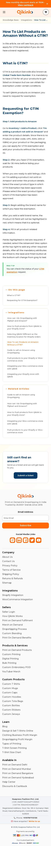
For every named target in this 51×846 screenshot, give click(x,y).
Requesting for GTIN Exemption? (22, 300)
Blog (4, 726)
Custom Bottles (11, 705)
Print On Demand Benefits (16, 637)
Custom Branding (12, 633)
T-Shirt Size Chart (11, 752)
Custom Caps (9, 692)
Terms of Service (11, 570)
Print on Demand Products (17, 650)
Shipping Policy (10, 574)
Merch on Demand (12, 624)
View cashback (25, 5)
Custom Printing (11, 654)
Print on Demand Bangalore (17, 773)
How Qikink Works (12, 616)
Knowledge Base (11, 20)
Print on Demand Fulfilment (17, 620)
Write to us (34, 821)
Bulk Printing (9, 663)
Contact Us (8, 561)
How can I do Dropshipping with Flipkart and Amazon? (22, 319)
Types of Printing (11, 743)
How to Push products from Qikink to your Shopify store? (24, 327)
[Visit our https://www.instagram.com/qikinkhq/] (12, 540)
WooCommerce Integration (17, 599)
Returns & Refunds (12, 578)
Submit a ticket (26, 475)
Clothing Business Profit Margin (19, 735)
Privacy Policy (9, 565)
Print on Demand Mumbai (16, 769)
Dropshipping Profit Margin (17, 739)
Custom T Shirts (11, 684)
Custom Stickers (11, 709)
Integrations (26, 20)
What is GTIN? (13, 295)
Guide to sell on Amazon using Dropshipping (21, 351)
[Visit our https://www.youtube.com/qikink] (38, 540)
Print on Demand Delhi (14, 764)
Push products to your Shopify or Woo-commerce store (25, 359)
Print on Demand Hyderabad (18, 777)
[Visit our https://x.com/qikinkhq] (32, 540)
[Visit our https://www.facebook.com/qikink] (25, 540)
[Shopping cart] (46, 12)
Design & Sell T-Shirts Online (17, 730)
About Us (7, 557)
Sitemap (7, 582)
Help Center (8, 782)
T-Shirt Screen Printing (14, 748)
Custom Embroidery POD (16, 667)
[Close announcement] (47, 3)
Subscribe (25, 525)
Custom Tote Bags (12, 701)
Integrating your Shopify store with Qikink (23, 375)
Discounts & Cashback (14, 786)
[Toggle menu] (4, 12)
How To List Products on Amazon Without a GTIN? (22, 343)
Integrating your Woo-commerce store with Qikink (25, 367)
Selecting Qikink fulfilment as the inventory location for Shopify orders (24, 335)
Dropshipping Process (14, 629)
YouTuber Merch (11, 671)
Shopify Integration (12, 595)
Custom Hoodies (11, 697)
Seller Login (8, 612)
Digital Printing (10, 658)
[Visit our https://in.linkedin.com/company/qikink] (19, 540)
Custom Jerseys (11, 714)
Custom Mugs (10, 688)
